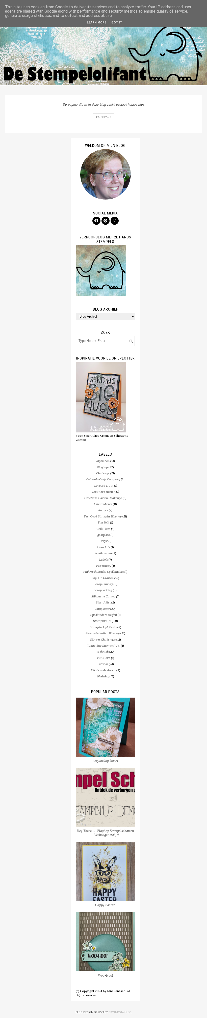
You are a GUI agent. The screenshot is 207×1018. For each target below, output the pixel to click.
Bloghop (102, 467)
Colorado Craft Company (103, 479)
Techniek (102, 651)
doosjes (103, 510)
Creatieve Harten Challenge (103, 498)
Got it (116, 22)
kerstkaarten (103, 553)
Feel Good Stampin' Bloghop (103, 516)
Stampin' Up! (102, 621)
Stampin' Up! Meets (103, 627)
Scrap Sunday (103, 584)
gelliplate (103, 535)
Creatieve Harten (103, 491)
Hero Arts (103, 547)
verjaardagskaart (105, 761)
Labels (103, 559)
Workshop (103, 676)
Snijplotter (102, 609)
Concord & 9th (103, 485)
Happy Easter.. (105, 905)
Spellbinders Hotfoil (103, 615)
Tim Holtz (103, 658)
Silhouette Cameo (103, 596)
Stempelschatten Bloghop (103, 633)
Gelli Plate (103, 529)
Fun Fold (103, 522)
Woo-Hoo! (105, 975)
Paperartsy (103, 565)
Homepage (103, 117)
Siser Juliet (103, 602)
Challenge (103, 473)
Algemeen (103, 461)
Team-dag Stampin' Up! (103, 645)
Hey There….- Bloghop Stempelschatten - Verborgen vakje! (105, 833)
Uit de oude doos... (103, 670)
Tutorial (102, 664)
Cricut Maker (103, 504)
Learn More (96, 22)
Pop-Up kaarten (103, 578)
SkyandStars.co (120, 1012)
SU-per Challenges (103, 639)
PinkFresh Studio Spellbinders (103, 571)
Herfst (103, 541)
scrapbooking (103, 590)
